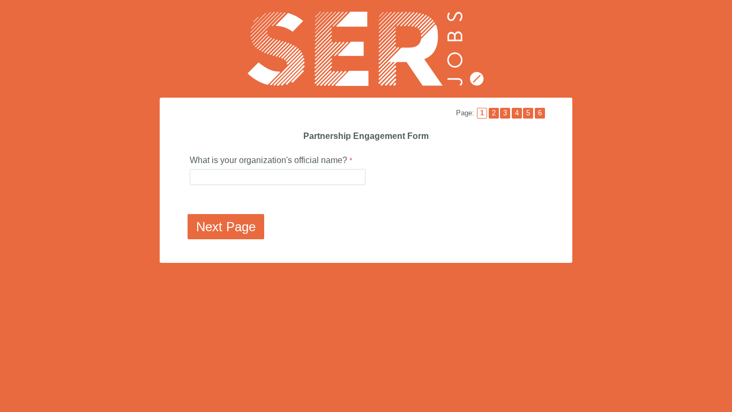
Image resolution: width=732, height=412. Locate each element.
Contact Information (366, 283)
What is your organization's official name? (268, 160)
